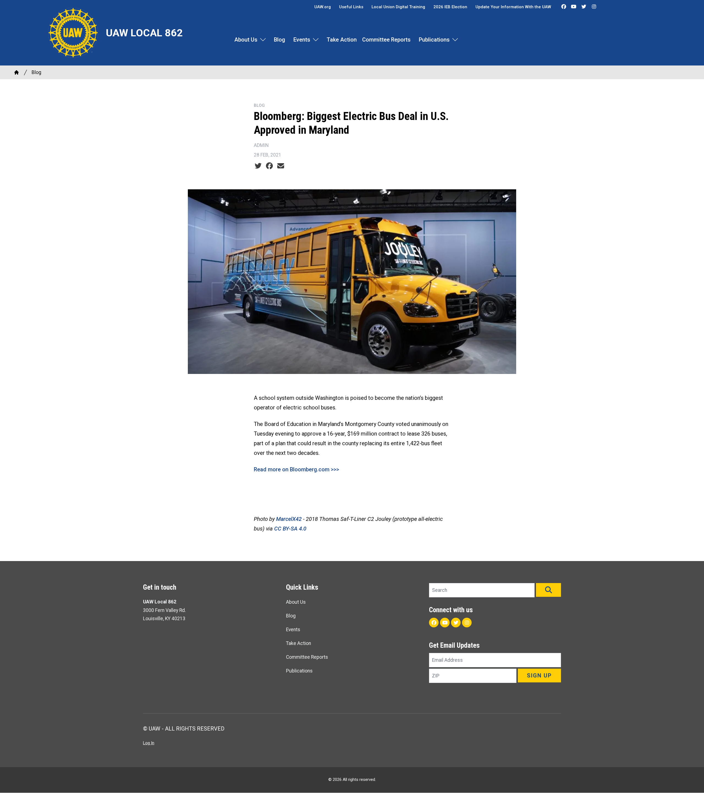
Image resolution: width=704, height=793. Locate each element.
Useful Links (351, 6)
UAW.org (322, 6)
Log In (148, 742)
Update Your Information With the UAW (513, 6)
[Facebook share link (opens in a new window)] (269, 166)
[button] (548, 590)
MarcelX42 (289, 519)
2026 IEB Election (450, 6)
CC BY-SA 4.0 (290, 528)
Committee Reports (386, 39)
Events (301, 39)
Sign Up (539, 675)
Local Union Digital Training (398, 6)
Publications (434, 39)
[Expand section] (263, 39)
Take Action (342, 39)
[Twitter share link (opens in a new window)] (258, 166)
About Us (245, 39)
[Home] (16, 72)
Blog (279, 39)
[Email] (280, 166)
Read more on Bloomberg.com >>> (296, 469)
